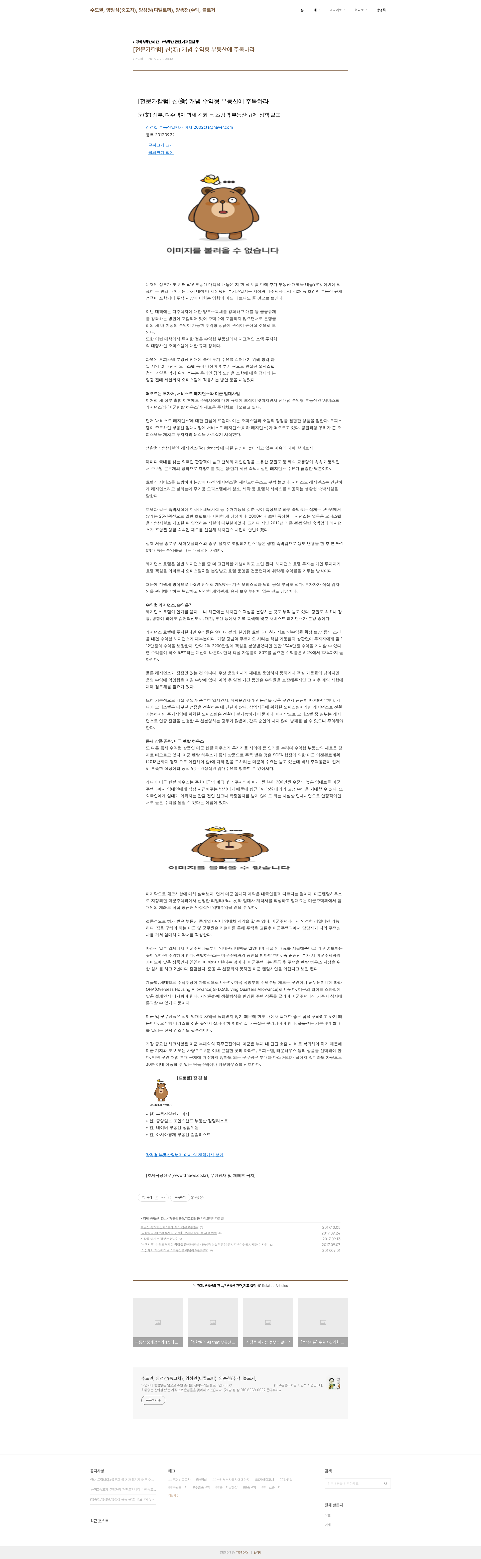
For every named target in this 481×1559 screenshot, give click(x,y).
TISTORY (242, 1552)
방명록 (381, 10)
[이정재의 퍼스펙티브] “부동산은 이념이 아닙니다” (174, 1250)
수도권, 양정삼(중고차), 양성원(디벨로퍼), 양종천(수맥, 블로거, (153, 10)
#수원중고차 (178, 1487)
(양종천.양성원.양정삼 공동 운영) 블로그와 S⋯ (122, 1499)
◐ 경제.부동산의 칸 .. (153, 1218)
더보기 (172, 1495)
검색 (386, 1483)
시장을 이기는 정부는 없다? (159, 1239)
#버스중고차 (272, 1487)
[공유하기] (157, 1197)
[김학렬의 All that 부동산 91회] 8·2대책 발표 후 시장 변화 (179, 1233)
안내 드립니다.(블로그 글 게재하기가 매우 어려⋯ (123, 1480)
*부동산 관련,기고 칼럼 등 (184, 1218)
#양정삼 (287, 1480)
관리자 (257, 1552)
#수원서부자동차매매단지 (232, 1480)
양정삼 (202, 1480)
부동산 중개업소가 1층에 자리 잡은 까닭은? (169, 1227)
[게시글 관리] (163, 1197)
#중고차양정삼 (227, 1487)
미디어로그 (337, 10)
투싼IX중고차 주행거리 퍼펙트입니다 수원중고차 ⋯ (123, 1490)
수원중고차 (202, 1487)
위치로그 (361, 10)
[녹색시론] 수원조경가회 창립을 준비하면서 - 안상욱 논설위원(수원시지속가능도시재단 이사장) (205, 1244)
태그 (317, 10)
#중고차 (250, 1487)
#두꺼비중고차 (180, 1480)
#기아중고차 (265, 1480)
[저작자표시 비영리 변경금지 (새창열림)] (197, 1198)
